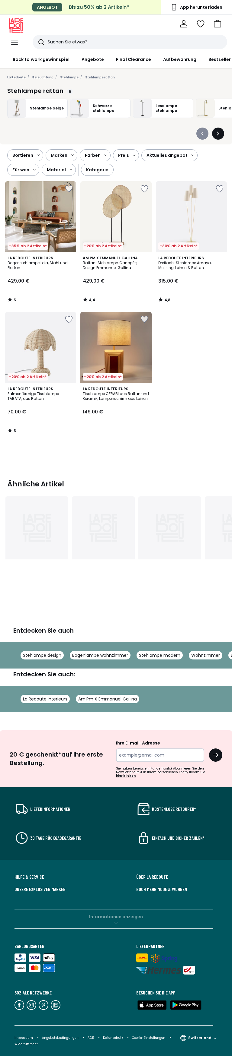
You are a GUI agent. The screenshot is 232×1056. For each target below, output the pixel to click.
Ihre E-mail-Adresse (138, 743)
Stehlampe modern (159, 655)
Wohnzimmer (205, 655)
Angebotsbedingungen (60, 1037)
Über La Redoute (152, 877)
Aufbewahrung (179, 59)
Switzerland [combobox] (199, 1037)
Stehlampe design (42, 655)
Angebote (93, 59)
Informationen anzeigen (116, 917)
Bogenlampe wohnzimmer (100, 655)
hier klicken (126, 775)
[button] (217, 24)
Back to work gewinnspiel (41, 59)
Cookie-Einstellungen (149, 1037)
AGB (91, 1037)
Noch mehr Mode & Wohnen (161, 889)
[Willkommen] (183, 24)
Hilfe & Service (29, 877)
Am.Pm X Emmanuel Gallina (107, 699)
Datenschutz (113, 1037)
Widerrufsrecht (26, 1044)
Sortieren (22, 155)
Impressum (23, 1037)
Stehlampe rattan (100, 77)
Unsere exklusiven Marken (40, 889)
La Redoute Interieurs (45, 699)
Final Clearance (133, 59)
